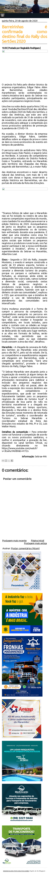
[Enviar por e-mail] (3, 460)
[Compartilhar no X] (9, 460)
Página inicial (37, 540)
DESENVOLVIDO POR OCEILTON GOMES (16, 871)
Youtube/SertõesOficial (20, 109)
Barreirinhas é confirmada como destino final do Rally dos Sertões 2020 (24, 33)
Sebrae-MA (41, 456)
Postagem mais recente (14, 540)
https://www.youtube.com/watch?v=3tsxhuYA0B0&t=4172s (20, 449)
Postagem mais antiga (35, 543)
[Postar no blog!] (6, 460)
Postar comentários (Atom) (25, 548)
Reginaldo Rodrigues (30, 48)
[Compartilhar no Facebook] (12, 460)
